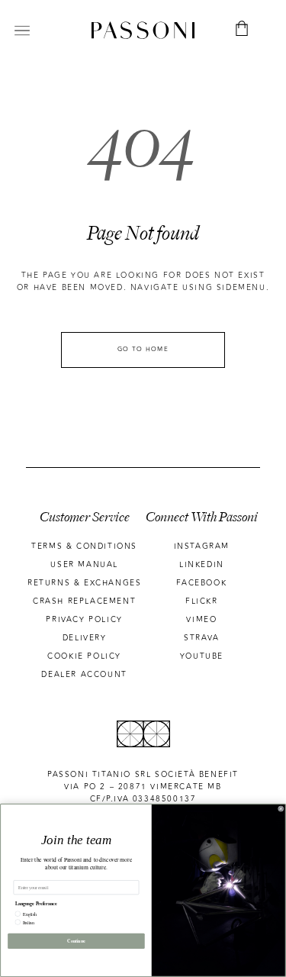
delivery (85, 638)
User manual (84, 565)
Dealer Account (84, 675)
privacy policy (84, 620)
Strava (202, 638)
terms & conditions (84, 546)
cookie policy (84, 656)
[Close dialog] (281, 809)
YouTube (201, 656)
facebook (201, 583)
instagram (202, 546)
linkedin (201, 565)
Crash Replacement (84, 601)
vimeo (201, 620)
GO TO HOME (143, 349)
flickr (201, 601)
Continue (76, 940)
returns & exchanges (84, 583)
